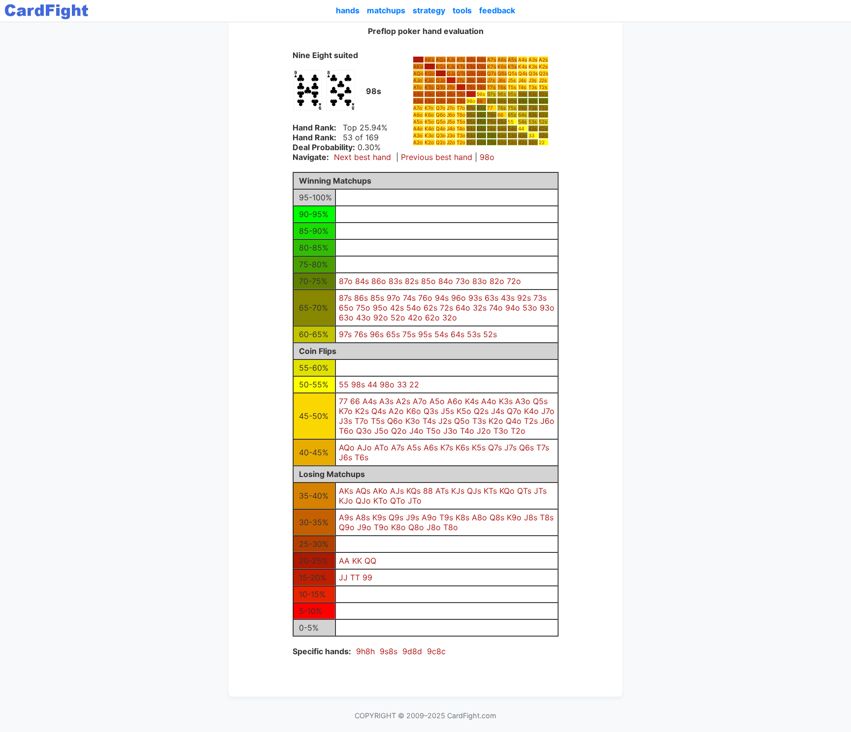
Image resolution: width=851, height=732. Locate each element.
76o (491, 115)
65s (512, 115)
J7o (451, 108)
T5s (512, 87)
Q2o (441, 142)
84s (522, 101)
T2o (461, 142)
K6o (429, 115)
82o (481, 142)
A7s (491, 60)
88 (480, 101)
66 (500, 115)
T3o (461, 135)
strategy (429, 10)
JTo (451, 87)
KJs (451, 66)
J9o (451, 94)
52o (512, 142)
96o (470, 115)
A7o (417, 108)
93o (470, 135)
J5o (451, 122)
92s (543, 94)
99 (469, 94)
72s (543, 108)
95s (512, 94)
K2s (543, 66)
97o (470, 108)
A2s (543, 60)
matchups (386, 10)
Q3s (533, 73)
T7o (461, 108)
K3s (532, 66)
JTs (460, 80)
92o (470, 142)
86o (481, 115)
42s (543, 128)
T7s (491, 87)
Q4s (522, 73)
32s (543, 135)
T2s (543, 87)
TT (459, 87)
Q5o (441, 122)
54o (512, 128)
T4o (461, 128)
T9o (461, 94)
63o (501, 135)
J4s (522, 80)
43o (522, 135)
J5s (512, 80)
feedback (497, 10)
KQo (430, 73)
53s (532, 122)
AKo (418, 66)
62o (501, 142)
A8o (418, 101)
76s (501, 108)
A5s (512, 60)
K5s (512, 66)
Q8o (441, 101)
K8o (429, 101)
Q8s (481, 73)
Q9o (441, 94)
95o (470, 122)
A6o (418, 115)
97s (491, 94)
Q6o (441, 115)
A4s (522, 60)
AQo (418, 73)
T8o (461, 101)
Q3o (441, 135)
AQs (441, 60)
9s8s (388, 651)
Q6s (502, 73)
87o (481, 108)
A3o (418, 135)
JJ (449, 80)
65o (501, 122)
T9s (470, 87)
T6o (461, 115)
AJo (417, 80)
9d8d (412, 651)
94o (470, 128)
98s (481, 94)
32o (532, 142)
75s (512, 108)
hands (348, 10)
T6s (501, 87)
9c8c (436, 651)
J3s (532, 80)
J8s (481, 80)
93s (532, 94)
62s (543, 115)
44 (521, 128)
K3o (429, 135)
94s (522, 94)
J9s (470, 80)
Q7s (491, 73)
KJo (429, 80)
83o (481, 135)
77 (490, 108)
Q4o (441, 128)
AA (416, 60)
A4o (418, 128)
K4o (429, 128)
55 (511, 122)
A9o (418, 94)
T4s (522, 87)
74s (522, 108)
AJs (451, 60)
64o (501, 128)
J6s (501, 80)
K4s (522, 66)
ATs (460, 60)
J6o (451, 115)
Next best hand (362, 157)
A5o (418, 122)
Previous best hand (436, 157)
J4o (451, 128)
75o (491, 122)
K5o (429, 122)
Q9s (471, 73)
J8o (451, 101)
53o (512, 135)
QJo (440, 80)
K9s (470, 66)
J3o (451, 135)
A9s (470, 60)
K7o (429, 108)
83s (532, 101)
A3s (532, 60)
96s (501, 94)
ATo (417, 87)
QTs (461, 73)
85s (512, 101)
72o (491, 142)
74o (491, 128)
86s (501, 101)
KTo (429, 87)
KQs (441, 66)
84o (481, 128)
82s (543, 101)
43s (532, 128)
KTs (461, 66)
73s (532, 108)
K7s (491, 66)
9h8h (365, 651)
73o (491, 135)
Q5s (512, 73)
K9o (429, 94)
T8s (481, 87)
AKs (429, 60)
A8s (481, 60)
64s (522, 115)
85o (481, 122)
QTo (440, 87)
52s (543, 122)
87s (491, 101)
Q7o (440, 108)
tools (462, 10)
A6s (501, 60)
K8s (481, 66)
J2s (543, 80)
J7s (491, 80)
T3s (532, 87)
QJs (451, 73)
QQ (440, 73)
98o (470, 101)
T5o (461, 122)
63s (532, 115)
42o (522, 142)
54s (522, 122)
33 (531, 135)
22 (542, 142)
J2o (451, 142)
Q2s (543, 73)
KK (428, 66)
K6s (501, 66)
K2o (429, 142)
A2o (418, 142)
